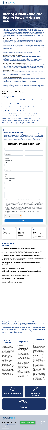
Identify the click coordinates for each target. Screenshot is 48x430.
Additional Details (8, 190)
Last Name (26, 147)
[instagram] (42, 421)
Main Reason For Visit (9, 167)
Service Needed (8, 180)
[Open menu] (45, 3)
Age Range (7, 162)
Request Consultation (24, 220)
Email (25, 152)
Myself (7, 158)
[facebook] (39, 421)
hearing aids (20, 258)
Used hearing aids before (10, 178)
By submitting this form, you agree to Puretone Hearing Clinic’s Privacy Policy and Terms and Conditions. (24, 212)
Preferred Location (8, 185)
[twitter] (42, 424)
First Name (7, 147)
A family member (9, 160)
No (6, 176)
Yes (6, 174)
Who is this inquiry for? (9, 157)
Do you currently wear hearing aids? (12, 173)
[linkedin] (44, 421)
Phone (6, 152)
